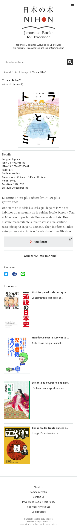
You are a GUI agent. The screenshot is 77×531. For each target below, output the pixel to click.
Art (16, 72)
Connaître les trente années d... (50, 427)
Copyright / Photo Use (38, 506)
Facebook (14, 274)
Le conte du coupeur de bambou (50, 382)
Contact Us (38, 496)
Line (23, 274)
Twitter (6, 274)
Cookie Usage (39, 511)
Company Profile (38, 491)
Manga (24, 72)
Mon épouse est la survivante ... (50, 337)
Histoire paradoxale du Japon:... (51, 292)
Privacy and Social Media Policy (38, 501)
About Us (38, 487)
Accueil (7, 72)
